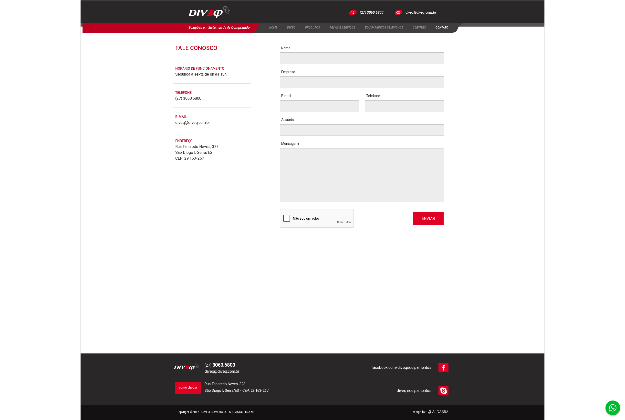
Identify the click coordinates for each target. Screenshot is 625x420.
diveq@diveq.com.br (421, 12)
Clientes (419, 27)
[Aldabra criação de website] (438, 412)
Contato (442, 27)
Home (273, 27)
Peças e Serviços (342, 27)
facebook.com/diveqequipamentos (401, 367)
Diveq (291, 27)
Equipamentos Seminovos (384, 27)
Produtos (312, 27)
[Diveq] (209, 13)
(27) (220, 365)
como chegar (188, 387)
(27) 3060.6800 (372, 12)
